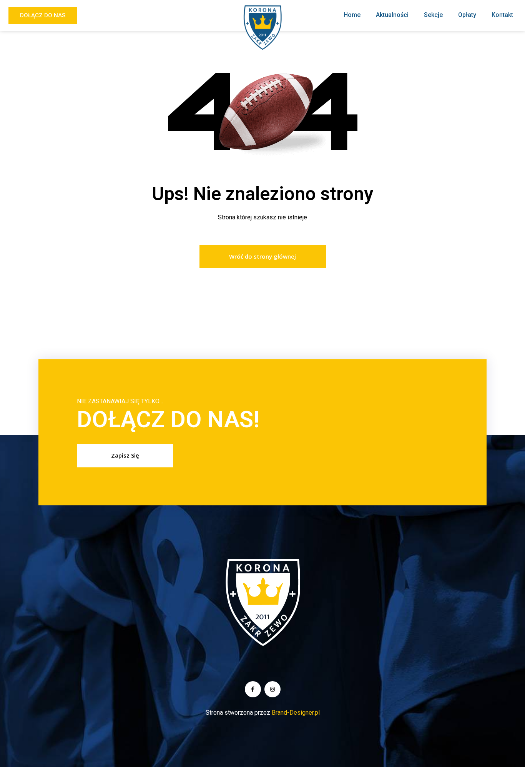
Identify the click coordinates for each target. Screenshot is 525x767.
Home (352, 14)
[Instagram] (272, 689)
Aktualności (392, 14)
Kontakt (502, 14)
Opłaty (467, 14)
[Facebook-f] (253, 689)
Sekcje (433, 14)
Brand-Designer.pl (296, 712)
